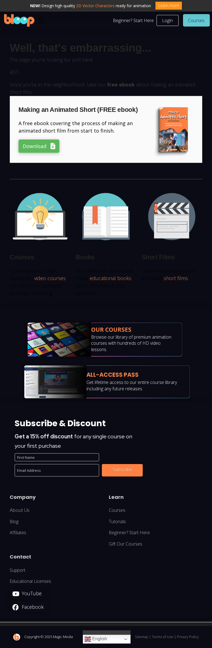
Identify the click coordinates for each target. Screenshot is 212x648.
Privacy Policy (188, 636)
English (99, 639)
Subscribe (122, 470)
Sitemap (141, 636)
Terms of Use (162, 636)
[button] (40, 20)
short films (176, 278)
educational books (110, 278)
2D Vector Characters (95, 5)
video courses (50, 278)
